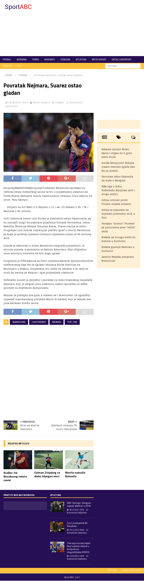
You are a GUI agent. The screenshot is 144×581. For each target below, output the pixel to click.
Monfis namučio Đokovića (75, 474)
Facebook (7, 66)
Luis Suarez (39, 322)
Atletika (81, 59)
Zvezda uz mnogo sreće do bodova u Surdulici (118, 239)
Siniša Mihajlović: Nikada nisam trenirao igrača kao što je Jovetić (118, 167)
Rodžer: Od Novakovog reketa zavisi (15, 476)
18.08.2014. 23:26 (18, 103)
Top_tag (72, 322)
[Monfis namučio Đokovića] (79, 459)
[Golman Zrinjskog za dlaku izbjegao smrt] (48, 459)
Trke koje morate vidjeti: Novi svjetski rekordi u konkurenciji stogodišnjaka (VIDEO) (79, 547)
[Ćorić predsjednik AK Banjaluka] (57, 527)
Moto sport (99, 59)
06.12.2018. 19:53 (76, 509)
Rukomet (49, 59)
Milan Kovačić (41, 103)
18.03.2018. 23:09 (76, 556)
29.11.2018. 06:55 (76, 530)
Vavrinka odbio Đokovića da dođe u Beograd (117, 178)
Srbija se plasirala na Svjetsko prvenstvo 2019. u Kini (118, 214)
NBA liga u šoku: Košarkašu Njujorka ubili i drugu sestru (118, 190)
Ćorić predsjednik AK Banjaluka (77, 524)
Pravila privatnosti (131, 570)
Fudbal (7, 59)
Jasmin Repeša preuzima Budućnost (118, 259)
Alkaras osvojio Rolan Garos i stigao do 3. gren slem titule (117, 153)
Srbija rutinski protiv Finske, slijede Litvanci (116, 202)
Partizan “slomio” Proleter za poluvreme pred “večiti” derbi (118, 227)
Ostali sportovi (121, 59)
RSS (19, 66)
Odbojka (65, 59)
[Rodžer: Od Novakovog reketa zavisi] (18, 459)
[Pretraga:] (122, 66)
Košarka (22, 59)
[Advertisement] (96, 28)
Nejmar (56, 322)
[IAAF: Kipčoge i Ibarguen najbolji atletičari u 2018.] (57, 506)
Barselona (18, 322)
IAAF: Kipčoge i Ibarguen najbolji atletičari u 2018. (79, 504)
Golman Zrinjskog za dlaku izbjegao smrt (47, 474)
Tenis (35, 59)
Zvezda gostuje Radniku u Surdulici (118, 249)
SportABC (112, 570)
